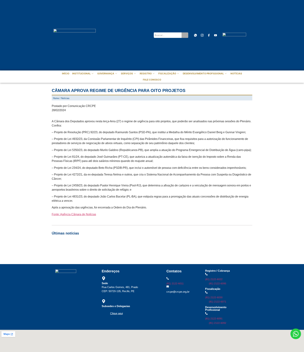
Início (65, 73)
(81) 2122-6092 (217, 323)
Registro (146, 73)
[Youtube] (215, 35)
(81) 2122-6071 (217, 301)
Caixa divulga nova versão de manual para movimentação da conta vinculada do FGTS (103, 248)
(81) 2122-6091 (214, 318)
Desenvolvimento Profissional (203, 73)
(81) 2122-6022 (214, 279)
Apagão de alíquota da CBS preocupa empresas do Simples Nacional (193, 248)
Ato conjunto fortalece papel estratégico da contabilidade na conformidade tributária (188, 244)
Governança (105, 73)
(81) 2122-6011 (175, 283)
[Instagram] (202, 35)
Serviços (127, 73)
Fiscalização (167, 73)
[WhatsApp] (195, 35)
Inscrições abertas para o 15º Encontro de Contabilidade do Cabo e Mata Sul (97, 244)
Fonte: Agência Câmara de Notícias (74, 214)
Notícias (236, 73)
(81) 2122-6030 (214, 297)
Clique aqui (116, 313)
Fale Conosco (152, 79)
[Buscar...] (185, 35)
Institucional (81, 73)
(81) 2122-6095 (217, 283)
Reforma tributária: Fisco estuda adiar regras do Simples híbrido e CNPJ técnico (99, 253)
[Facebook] (209, 35)
